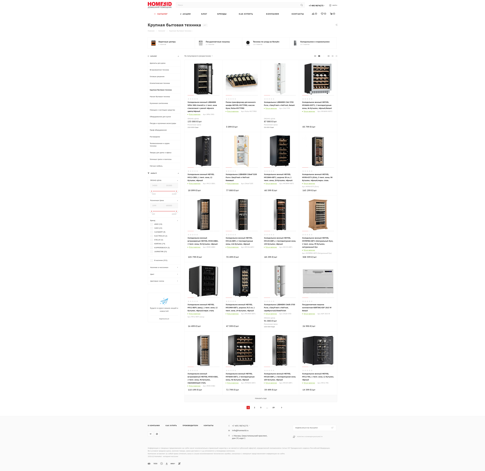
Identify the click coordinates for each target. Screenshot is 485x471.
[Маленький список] (315, 56)
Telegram (150, 434)
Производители (190, 425)
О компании (154, 425)
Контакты (208, 425)
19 (273, 407)
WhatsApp (157, 434)
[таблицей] (336, 56)
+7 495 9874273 (316, 5)
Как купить (171, 425)
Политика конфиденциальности (310, 436)
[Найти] (302, 5)
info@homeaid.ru (240, 430)
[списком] (332, 56)
